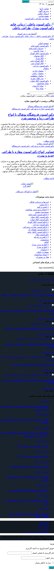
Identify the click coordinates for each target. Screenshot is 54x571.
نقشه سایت (44, 16)
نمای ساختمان (40, 254)
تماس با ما (44, 9)
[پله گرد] (27, 186)
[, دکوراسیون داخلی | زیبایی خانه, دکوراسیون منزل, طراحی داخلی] (27, 39)
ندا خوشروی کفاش (45, 300)
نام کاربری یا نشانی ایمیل (43, 553)
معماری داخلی (42, 252)
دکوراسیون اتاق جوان (39, 217)
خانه (52, 96)
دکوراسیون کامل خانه (37, 232)
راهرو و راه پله (40, 237)
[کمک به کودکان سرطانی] (27, 191)
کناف (46, 242)
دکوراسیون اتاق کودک (37, 222)
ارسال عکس (43, 14)
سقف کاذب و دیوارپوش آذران (41, 279)
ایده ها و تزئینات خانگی (39, 202)
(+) (47, 204)
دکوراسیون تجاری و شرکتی (42, 109)
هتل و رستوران (42, 257)
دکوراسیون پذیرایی (41, 224)
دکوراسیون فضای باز (37, 229)
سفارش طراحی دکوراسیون (37, 19)
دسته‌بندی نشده (42, 212)
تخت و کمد (41, 207)
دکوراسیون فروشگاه (21, 109)
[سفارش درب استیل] (27, 34)
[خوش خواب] (27, 184)
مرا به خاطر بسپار (43, 563)
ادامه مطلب (49, 141)
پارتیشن (42, 204)
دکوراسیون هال (42, 234)
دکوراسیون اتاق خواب (39, 219)
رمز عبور (50, 558)
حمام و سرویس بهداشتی (35, 209)
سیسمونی (44, 239)
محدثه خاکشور (47, 352)
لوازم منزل (41, 247)
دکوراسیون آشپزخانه (37, 214)
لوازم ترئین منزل (39, 244)
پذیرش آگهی (43, 11)
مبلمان (43, 249)
